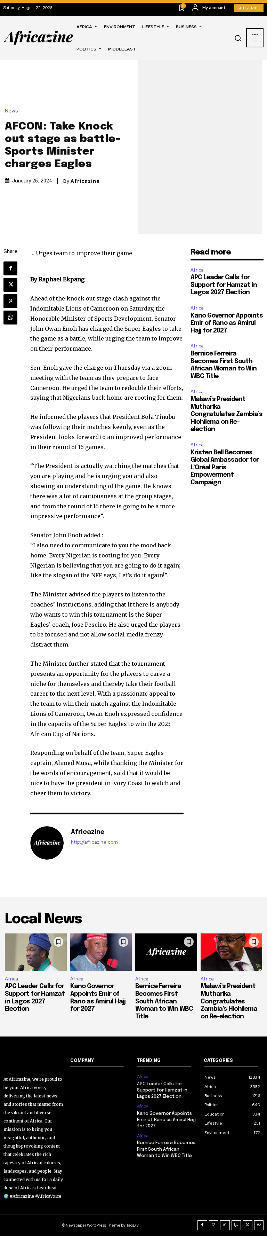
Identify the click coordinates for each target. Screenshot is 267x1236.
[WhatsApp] (10, 317)
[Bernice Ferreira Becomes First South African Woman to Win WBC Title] (166, 952)
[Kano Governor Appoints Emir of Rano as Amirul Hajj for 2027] (101, 952)
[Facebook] (10, 268)
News (11, 111)
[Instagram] (214, 1225)
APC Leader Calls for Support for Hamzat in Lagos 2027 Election (224, 285)
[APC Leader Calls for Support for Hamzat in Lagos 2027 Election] (36, 952)
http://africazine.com (94, 842)
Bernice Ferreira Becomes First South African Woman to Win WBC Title (164, 1001)
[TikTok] (225, 1225)
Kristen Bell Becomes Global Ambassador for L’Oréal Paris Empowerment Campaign (225, 467)
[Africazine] (47, 843)
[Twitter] (10, 285)
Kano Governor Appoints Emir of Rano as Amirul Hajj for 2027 (227, 323)
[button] (237, 38)
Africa (197, 270)
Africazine (85, 181)
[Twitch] (236, 1225)
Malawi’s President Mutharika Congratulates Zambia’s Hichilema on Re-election (226, 414)
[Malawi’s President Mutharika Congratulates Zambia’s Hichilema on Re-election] (231, 952)
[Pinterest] (10, 301)
